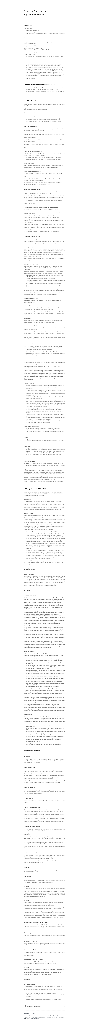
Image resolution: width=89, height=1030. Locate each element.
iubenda (40, 1017)
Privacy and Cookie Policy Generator (31, 1017)
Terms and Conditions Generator (50, 1015)
